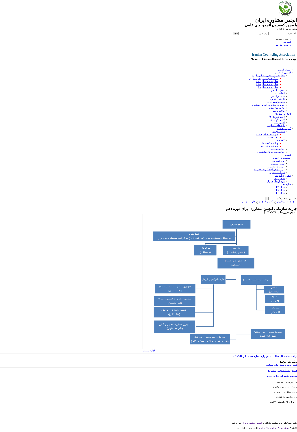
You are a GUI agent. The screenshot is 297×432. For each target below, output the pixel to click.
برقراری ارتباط (283, 175)
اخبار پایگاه (279, 122)
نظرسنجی (285, 184)
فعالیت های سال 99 (268, 87)
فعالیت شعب (278, 149)
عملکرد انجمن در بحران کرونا (263, 78)
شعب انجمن (278, 131)
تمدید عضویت (278, 163)
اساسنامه (280, 93)
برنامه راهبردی (277, 110)
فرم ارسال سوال (276, 181)
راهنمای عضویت (276, 166)
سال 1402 (279, 190)
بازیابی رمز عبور (282, 44)
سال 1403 (279, 193)
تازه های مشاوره (276, 125)
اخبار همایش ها (277, 116)
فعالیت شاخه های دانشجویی (270, 152)
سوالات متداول (277, 172)
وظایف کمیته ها (270, 143)
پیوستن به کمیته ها (269, 146)
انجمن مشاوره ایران (251, 422)
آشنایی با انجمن (283, 72)
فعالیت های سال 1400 (267, 84)
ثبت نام (287, 42)
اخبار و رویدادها (283, 113)
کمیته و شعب (284, 128)
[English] (273, 65)
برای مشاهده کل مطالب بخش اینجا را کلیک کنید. (264, 356)
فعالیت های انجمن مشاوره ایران (268, 75)
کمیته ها (280, 140)
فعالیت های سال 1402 (267, 81)
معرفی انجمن (278, 90)
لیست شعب (272, 137)
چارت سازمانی (277, 108)
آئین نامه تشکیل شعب (267, 134)
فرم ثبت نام (278, 160)
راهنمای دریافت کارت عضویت (269, 169)
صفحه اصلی (284, 69)
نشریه (288, 155)
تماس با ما (279, 178)
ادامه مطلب (148, 350)
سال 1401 (279, 187)
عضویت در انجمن (282, 157)
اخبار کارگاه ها (277, 119)
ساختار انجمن (278, 96)
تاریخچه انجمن (277, 99)
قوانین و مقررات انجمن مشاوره (268, 105)
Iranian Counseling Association (273, 428)
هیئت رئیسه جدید (276, 102)
